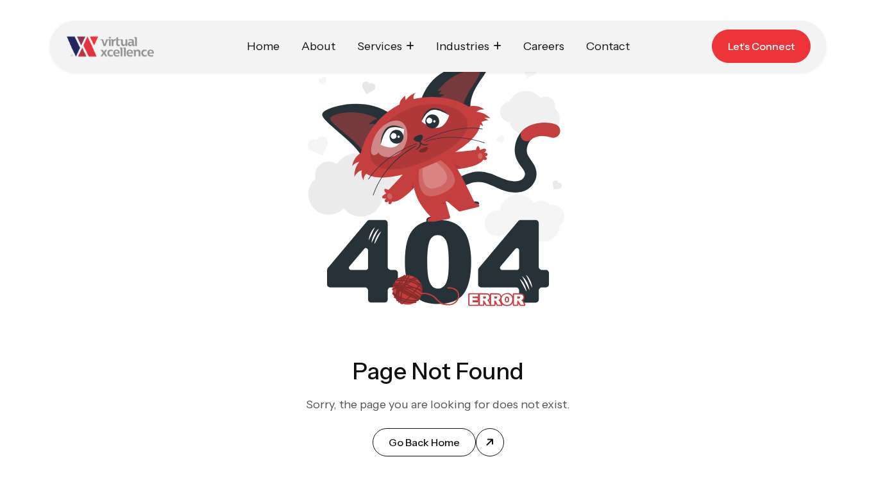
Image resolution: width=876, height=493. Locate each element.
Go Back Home (424, 442)
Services (379, 46)
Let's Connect (761, 46)
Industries (462, 46)
